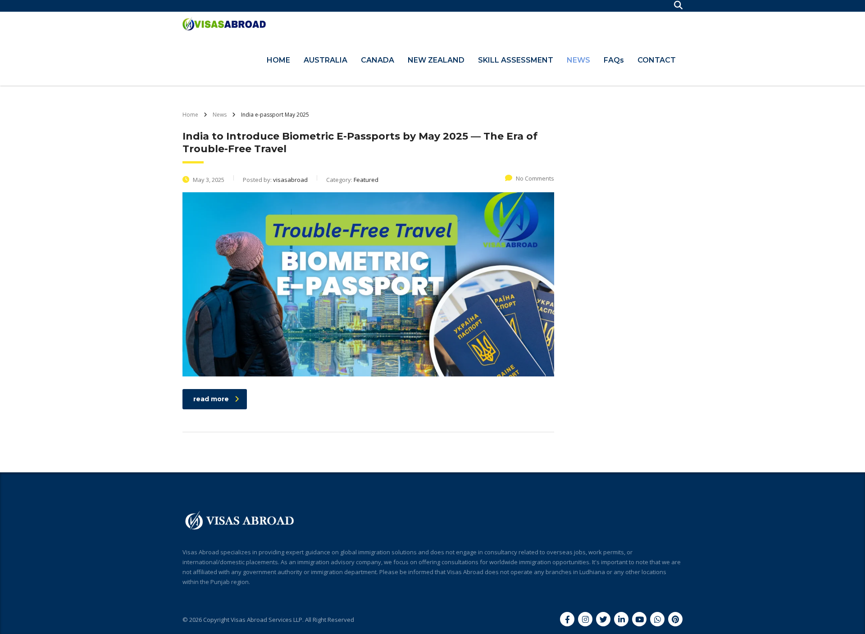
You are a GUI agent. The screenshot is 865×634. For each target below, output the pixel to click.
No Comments (535, 178)
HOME (278, 60)
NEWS (578, 60)
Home (190, 114)
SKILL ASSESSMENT (515, 60)
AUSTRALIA (325, 60)
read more (211, 399)
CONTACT (656, 60)
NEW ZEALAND (436, 60)
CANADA (377, 60)
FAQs (614, 60)
